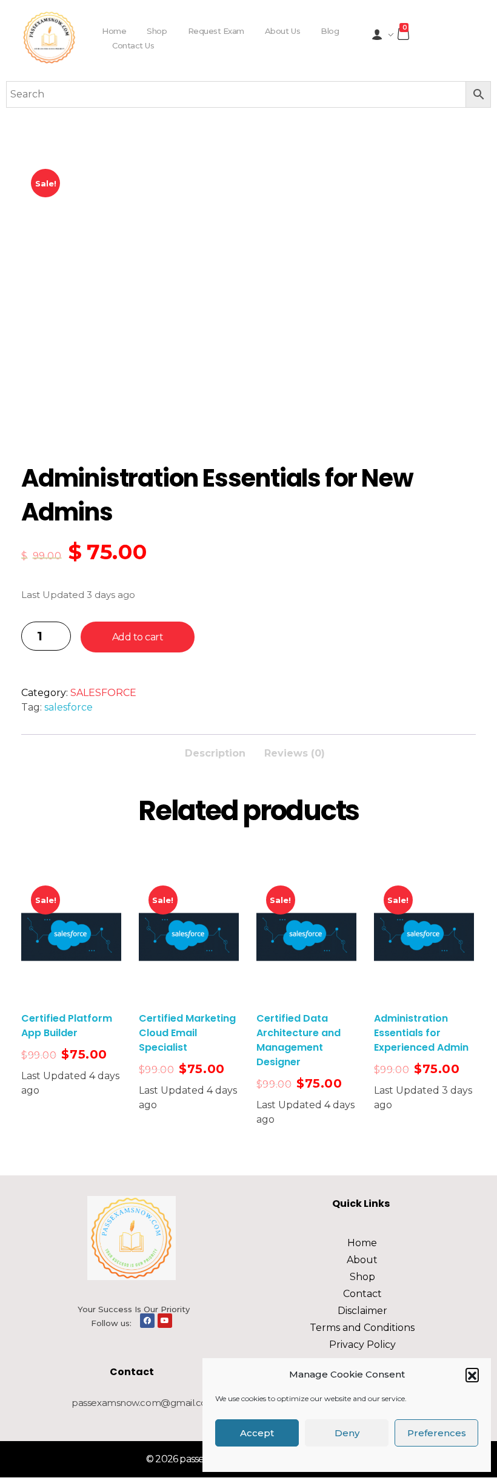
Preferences (436, 1433)
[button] (472, 1374)
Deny (347, 1433)
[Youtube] (165, 1320)
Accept (257, 1433)
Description (215, 753)
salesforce (68, 707)
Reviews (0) (294, 753)
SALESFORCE (103, 692)
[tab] (215, 750)
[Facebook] (147, 1320)
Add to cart (138, 637)
